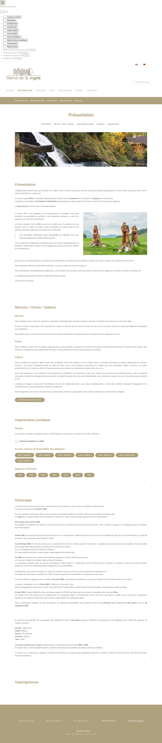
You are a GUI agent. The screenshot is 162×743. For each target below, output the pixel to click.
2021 (43, 475)
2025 (89, 475)
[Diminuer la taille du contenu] (30, 50)
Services (41, 90)
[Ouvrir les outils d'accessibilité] (2, 2)
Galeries (78, 101)
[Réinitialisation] (2, 12)
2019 (20, 475)
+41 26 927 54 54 (108, 721)
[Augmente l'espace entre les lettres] (20, 58)
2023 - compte (44, 455)
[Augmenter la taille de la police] (26, 53)
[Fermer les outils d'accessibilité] (6, 12)
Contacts (92, 90)
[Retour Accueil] (23, 73)
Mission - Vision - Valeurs (64, 124)
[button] (145, 288)
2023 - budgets (24, 455)
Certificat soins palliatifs (29, 400)
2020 (31, 475)
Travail (79, 90)
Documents (52, 101)
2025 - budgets (105, 455)
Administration (37, 101)
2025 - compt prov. (127, 455)
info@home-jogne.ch (136, 721)
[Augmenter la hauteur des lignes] (27, 55)
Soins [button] (52, 90)
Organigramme (113, 124)
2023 (66, 475)
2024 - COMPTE (85, 455)
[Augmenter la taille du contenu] (34, 50)
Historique (101, 124)
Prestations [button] (65, 90)
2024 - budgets (64, 455)
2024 (78, 475)
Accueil (10, 90)
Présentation (21, 101)
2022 (54, 475)
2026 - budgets (24, 460)
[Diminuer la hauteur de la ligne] (24, 55)
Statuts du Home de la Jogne (31, 441)
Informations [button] (25, 90)
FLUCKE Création (82, 731)
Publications (66, 101)
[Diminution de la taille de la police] (23, 53)
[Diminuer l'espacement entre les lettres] (17, 58)
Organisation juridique (85, 124)
